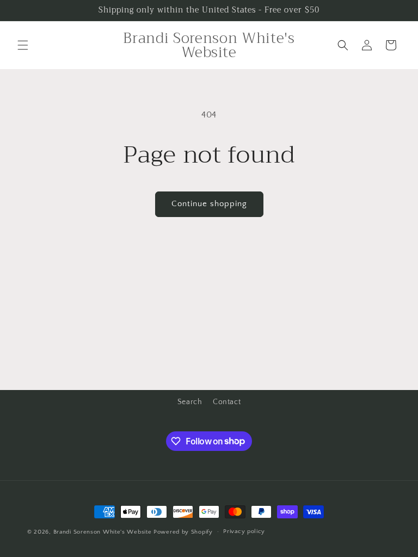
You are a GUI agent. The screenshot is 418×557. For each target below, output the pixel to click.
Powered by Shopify (183, 532)
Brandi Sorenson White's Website (102, 532)
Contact (227, 402)
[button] (23, 45)
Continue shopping (209, 203)
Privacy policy (244, 531)
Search (189, 402)
